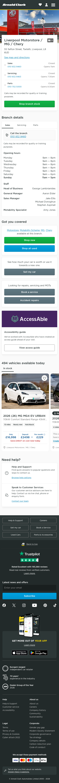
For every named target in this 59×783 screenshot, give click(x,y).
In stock (7, 368)
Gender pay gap (37, 727)
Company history (38, 710)
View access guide (29, 347)
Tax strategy (35, 737)
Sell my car (29, 272)
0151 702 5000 (15, 87)
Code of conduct (37, 747)
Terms (5, 727)
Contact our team (20, 501)
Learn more (29, 645)
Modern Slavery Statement (42, 731)
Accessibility (8, 710)
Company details (37, 741)
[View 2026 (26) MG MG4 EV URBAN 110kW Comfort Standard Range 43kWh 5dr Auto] (25, 391)
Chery (49, 230)
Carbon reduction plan (40, 744)
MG (43, 230)
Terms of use (8, 731)
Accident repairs (29, 300)
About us (34, 704)
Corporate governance (40, 734)
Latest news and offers (15, 582)
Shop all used (29, 248)
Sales (7, 125)
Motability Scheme (30, 230)
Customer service (10, 707)
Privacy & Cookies (10, 734)
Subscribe (29, 596)
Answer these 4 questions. (18, 772)
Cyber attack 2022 (11, 737)
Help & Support (15, 520)
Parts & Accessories (43, 535)
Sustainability (36, 717)
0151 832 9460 (14, 67)
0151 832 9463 (14, 77)
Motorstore (13, 230)
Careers (43, 520)
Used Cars (15, 535)
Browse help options (21, 478)
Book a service (29, 292)
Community (35, 713)
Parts (35, 125)
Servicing (21, 125)
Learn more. (29, 573)
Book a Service (43, 528)
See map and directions (17, 57)
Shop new (29, 240)
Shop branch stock (29, 104)
